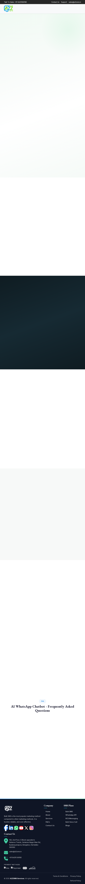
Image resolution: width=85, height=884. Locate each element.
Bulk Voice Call (71, 822)
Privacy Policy (75, 876)
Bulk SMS (69, 811)
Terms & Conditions (60, 876)
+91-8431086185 (21, 2)
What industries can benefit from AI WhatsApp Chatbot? (28, 787)
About (48, 815)
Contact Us (55, 2)
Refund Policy (75, 881)
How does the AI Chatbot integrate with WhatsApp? (27, 750)
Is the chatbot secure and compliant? (21, 765)
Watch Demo (26, 53)
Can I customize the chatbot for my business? (24, 780)
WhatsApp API (71, 815)
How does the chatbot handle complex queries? (25, 795)
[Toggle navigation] (78, 9)
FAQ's (48, 822)
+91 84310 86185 (15, 857)
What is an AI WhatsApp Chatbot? (21, 732)
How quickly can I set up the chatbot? (22, 772)
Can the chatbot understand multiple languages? (25, 757)
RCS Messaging (72, 818)
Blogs (68, 825)
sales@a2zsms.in (75, 2)
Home (48, 811)
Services (49, 818)
